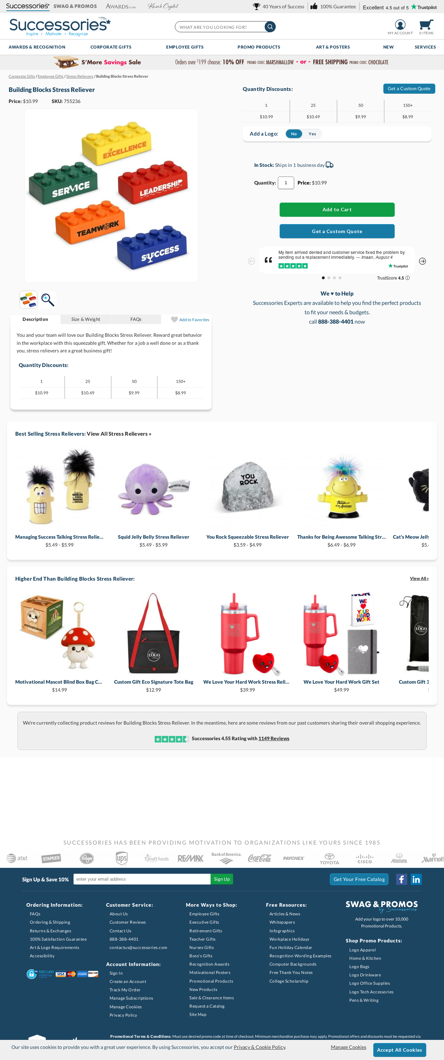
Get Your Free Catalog (359, 879)
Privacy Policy (123, 1015)
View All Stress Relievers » (119, 433)
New (388, 47)
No (294, 133)
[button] (28, 6)
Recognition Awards (209, 964)
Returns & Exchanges (50, 930)
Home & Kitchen (365, 958)
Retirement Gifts (205, 930)
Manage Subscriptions (131, 998)
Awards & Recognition (37, 47)
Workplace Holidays (289, 939)
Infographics (282, 930)
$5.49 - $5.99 (59, 540)
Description (35, 319)
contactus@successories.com (139, 947)
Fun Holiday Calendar (291, 947)
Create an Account (128, 981)
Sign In (116, 973)
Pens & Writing (363, 1000)
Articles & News (285, 913)
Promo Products (259, 47)
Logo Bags (359, 966)
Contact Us (120, 930)
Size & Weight (85, 319)
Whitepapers (282, 922)
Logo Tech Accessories (371, 991)
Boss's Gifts (200, 955)
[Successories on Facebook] (401, 879)
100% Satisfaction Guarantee (58, 939)
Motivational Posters (209, 972)
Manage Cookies (126, 1006)
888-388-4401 (124, 939)
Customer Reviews (128, 922)
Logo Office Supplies (369, 983)
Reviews (273, 738)
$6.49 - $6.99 (341, 540)
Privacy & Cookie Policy (259, 1047)
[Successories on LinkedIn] (416, 879)
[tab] (35, 319)
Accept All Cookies (399, 1050)
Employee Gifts (185, 47)
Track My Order (125, 989)
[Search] (270, 26)
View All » (419, 578)
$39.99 (247, 685)
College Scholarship (289, 981)
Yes (312, 133)
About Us (119, 913)
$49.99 (341, 685)
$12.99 (153, 685)
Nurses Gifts (201, 947)
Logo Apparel (362, 949)
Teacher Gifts (202, 939)
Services (425, 47)
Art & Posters (333, 47)
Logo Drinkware (365, 974)
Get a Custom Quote (409, 88)
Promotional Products (211, 981)
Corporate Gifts (111, 47)
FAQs (136, 319)
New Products (203, 989)
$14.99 (59, 685)
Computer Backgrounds (293, 964)
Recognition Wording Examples (301, 955)
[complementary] (222, 62)
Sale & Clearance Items (211, 997)
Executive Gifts (204, 922)
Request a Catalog (207, 1006)
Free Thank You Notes (291, 972)
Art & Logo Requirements (54, 947)
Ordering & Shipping (50, 922)
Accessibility (42, 955)
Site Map (197, 1014)
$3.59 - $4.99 (247, 540)
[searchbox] (225, 26)
